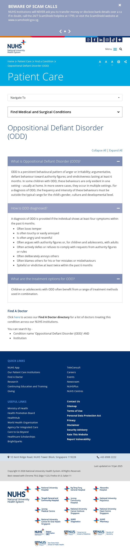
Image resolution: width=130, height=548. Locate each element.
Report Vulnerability (79, 439)
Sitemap (72, 406)
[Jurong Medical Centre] (49, 510)
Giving (11, 391)
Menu (109, 49)
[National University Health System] (17, 46)
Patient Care (24, 61)
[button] (118, 64)
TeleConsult (73, 367)
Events (70, 377)
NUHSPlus (72, 386)
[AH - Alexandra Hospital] (107, 489)
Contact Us (73, 401)
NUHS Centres (75, 391)
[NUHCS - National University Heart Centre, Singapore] (107, 510)
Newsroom (73, 381)
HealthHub (14, 417)
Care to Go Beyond (18, 432)
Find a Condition (44, 61)
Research (13, 381)
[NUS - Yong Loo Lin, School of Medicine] (78, 532)
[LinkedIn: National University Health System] (101, 39)
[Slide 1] (65, 31)
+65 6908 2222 (108, 457)
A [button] (100, 63)
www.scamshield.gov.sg (23, 20)
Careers (71, 372)
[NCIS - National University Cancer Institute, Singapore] (78, 510)
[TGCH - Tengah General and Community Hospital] (49, 500)
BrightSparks (15, 441)
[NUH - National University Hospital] (49, 489)
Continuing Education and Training (27, 386)
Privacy (71, 420)
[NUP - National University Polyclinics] (107, 500)
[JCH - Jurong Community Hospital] (78, 500)
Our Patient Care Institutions (24, 372)
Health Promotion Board (21, 413)
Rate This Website (77, 434)
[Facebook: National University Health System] (94, 39)
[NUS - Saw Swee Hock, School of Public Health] (49, 542)
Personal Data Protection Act (84, 415)
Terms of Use (74, 410)
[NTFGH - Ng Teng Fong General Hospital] (78, 489)
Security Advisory (77, 429)
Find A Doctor (15, 377)
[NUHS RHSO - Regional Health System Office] (49, 532)
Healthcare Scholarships (21, 436)
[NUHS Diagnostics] (78, 521)
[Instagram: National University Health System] (107, 39)
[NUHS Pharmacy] (107, 521)
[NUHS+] (119, 39)
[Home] (19, 495)
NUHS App (13, 367)
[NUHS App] (88, 39)
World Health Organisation (23, 422)
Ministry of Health (18, 408)
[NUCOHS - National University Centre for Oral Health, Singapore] (49, 521)
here (17, 317)
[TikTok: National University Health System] (113, 39)
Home (11, 61)
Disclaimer (73, 425)
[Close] (119, 5)
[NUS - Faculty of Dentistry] (107, 532)
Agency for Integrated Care (23, 427)
